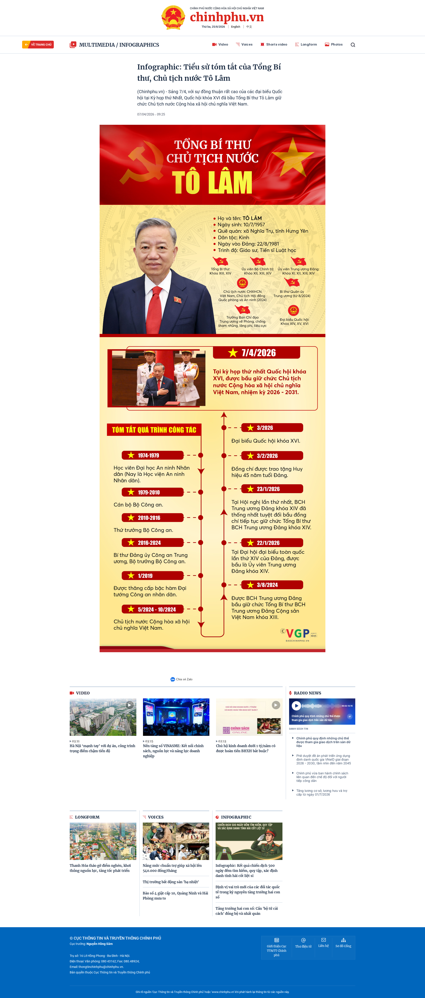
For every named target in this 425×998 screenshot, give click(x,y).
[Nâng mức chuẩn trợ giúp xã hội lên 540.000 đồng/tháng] (176, 841)
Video (223, 44)
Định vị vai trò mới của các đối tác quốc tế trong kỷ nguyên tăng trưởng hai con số (248, 892)
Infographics (139, 44)
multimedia (97, 45)
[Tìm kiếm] (353, 44)
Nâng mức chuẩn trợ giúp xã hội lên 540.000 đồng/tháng (172, 868)
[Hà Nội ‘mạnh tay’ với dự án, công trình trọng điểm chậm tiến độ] (103, 717)
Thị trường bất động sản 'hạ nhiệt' (171, 882)
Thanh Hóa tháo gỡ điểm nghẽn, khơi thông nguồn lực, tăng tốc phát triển (100, 868)
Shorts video (276, 44)
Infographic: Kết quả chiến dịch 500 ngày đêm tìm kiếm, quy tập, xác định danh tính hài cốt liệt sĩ (247, 870)
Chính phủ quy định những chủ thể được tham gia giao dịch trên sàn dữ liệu (316, 718)
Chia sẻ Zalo (184, 679)
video (83, 693)
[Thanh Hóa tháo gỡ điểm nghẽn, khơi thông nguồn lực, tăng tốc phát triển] (103, 841)
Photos (337, 44)
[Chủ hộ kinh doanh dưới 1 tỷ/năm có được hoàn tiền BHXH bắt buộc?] (249, 717)
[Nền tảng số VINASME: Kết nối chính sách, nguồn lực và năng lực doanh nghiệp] (176, 717)
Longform (309, 44)
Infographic (236, 817)
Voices (247, 44)
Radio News (307, 693)
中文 (249, 26)
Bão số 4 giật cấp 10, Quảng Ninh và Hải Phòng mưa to (175, 895)
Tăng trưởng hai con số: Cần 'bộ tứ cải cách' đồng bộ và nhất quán (247, 911)
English (235, 26)
